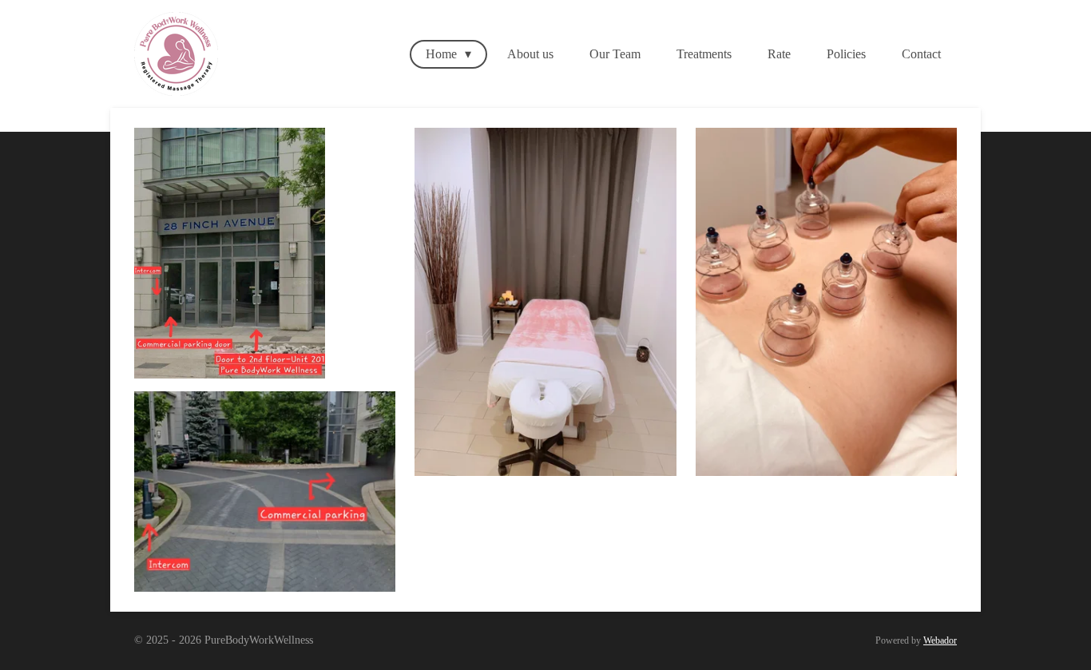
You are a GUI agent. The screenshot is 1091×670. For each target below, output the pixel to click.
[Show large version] (264, 492)
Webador (940, 641)
